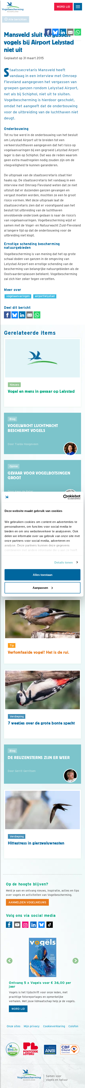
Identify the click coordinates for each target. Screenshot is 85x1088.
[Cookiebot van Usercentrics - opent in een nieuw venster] (63, 497)
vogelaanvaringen (18, 296)
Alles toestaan (42, 574)
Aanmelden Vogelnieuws (27, 902)
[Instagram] (25, 925)
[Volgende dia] (75, 987)
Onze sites (13, 1026)
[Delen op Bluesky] (55, 32)
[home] (20, 7)
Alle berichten (17, 19)
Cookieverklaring (54, 1026)
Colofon (73, 1026)
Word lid (18, 1008)
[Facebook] (9, 925)
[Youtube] (17, 925)
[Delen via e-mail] (70, 32)
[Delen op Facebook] (48, 32)
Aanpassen (40, 587)
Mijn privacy (32, 1026)
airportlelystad (45, 296)
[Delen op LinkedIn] (63, 32)
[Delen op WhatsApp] (77, 32)
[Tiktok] (49, 925)
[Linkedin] (33, 925)
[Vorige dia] (9, 987)
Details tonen (63, 562)
